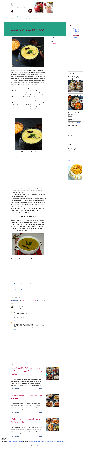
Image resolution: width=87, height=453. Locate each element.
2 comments (16, 412)
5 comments (16, 388)
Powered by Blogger (35, 445)
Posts (70, 183)
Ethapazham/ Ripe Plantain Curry (18, 291)
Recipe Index (18, 16)
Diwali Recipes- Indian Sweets (30, 16)
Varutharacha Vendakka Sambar (18, 285)
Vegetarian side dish (54, 44)
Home (12, 16)
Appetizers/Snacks (71, 159)
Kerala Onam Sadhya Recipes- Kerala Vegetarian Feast (37, 19)
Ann (14, 306)
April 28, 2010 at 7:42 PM (19, 306)
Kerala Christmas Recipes (72, 152)
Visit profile (75, 37)
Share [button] (52, 37)
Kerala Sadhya (53, 43)
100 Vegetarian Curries (72, 160)
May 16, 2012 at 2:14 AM (20, 317)
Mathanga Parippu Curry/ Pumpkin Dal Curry (21, 283)
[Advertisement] (27, 351)
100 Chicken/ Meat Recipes (44, 16)
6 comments (16, 436)
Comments (72, 185)
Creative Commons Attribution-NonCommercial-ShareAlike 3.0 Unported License (49, 441)
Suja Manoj (15, 312)
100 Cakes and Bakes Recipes (73, 156)
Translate (78, 122)
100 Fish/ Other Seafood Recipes (17, 19)
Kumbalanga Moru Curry (16, 289)
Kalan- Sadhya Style (15, 287)
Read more (40, 388)
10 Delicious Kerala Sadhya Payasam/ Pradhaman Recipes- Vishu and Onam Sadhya (26, 371)
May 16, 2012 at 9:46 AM (21, 322)
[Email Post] (37, 300)
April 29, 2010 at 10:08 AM (22, 312)
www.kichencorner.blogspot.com (14, 441)
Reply (15, 309)
